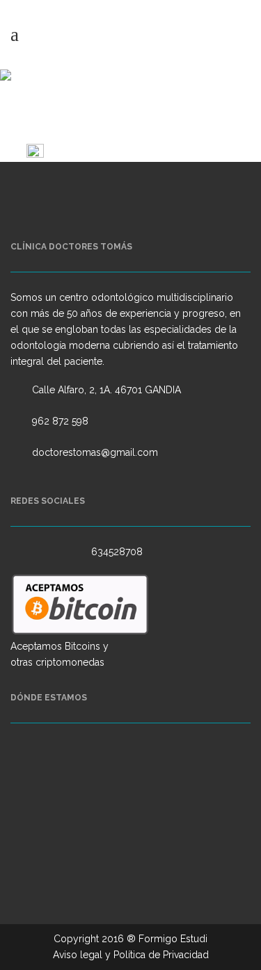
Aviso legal (77, 954)
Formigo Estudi (173, 938)
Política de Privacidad (161, 954)
